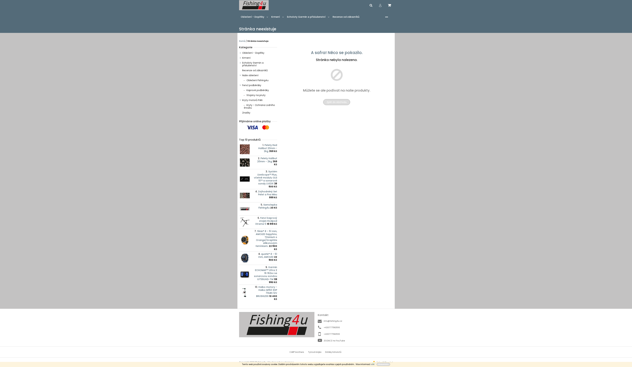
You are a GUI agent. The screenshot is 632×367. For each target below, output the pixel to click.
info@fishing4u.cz (333, 321)
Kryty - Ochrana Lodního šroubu (259, 106)
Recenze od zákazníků (255, 70)
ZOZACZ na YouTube (334, 340)
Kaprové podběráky (257, 90)
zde (372, 364)
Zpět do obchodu (337, 102)
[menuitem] (254, 16)
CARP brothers (296, 352)
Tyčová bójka (314, 352)
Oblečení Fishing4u (257, 80)
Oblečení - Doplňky (253, 53)
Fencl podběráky (251, 85)
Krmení (246, 57)
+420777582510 (332, 327)
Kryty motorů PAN (252, 100)
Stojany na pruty (256, 95)
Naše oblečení (250, 75)
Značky (246, 112)
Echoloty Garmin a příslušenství (253, 64)
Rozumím (383, 364)
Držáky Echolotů (333, 352)
